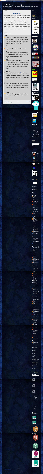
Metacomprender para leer (36, 311)
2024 (33, 379)
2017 (33, 385)
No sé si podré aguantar (37, 153)
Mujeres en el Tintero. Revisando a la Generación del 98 (36, 286)
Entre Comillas (34, 275)
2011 (33, 390)
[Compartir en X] (5, 32)
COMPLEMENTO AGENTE (36, 231)
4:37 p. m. (7, 49)
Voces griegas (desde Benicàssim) (35, 335)
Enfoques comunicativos (35, 125)
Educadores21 (34, 350)
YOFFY (6, 92)
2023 (33, 380)
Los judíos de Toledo (35, 320)
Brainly (33, 365)
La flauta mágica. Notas (35, 223)
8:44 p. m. (7, 69)
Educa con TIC (34, 349)
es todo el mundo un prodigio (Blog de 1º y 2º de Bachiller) (36, 132)
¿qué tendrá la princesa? (35, 342)
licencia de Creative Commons (35, 141)
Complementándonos (35, 233)
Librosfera (34, 301)
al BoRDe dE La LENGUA (35, 201)
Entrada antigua (28, 101)
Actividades (34, 190)
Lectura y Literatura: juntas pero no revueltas (36, 401)
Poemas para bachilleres (37, 160)
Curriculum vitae (34, 12)
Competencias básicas (35, 189)
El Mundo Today (34, 368)
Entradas (34, 182)
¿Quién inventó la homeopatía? (36, 247)
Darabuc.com (34, 243)
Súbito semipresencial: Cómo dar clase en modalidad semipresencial (35, 260)
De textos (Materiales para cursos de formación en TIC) (35, 135)
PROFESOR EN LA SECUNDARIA (35, 324)
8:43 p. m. (7, 57)
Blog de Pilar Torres (35, 219)
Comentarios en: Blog (35, 228)
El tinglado (34, 353)
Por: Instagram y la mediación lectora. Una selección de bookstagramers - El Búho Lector (36, 229)
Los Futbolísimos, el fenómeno (36, 307)
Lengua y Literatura (35, 288)
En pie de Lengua (35, 273)
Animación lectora (34, 186)
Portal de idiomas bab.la (35, 364)
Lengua (33, 191)
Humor (33, 192)
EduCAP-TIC (34, 255)
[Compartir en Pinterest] (6, 32)
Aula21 (33, 346)
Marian (6, 59)
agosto (34, 398)
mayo (34, 406)
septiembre (35, 397)
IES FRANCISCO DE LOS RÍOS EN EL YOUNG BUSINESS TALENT (36, 317)
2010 (33, 391)
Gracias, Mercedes (37, 163)
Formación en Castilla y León (35, 207)
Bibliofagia (34, 213)
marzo (34, 408)
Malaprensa (34, 356)
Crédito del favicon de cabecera (8, 469)
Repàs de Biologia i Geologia (36, 359)
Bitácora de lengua (35, 218)
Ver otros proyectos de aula (35, 138)
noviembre (35, 395)
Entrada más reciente (7, 101)
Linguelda (34, 303)
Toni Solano (7, 71)
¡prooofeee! (34, 340)
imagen (20, 72)
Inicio (18, 101)
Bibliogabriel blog (35, 216)
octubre (34, 396)
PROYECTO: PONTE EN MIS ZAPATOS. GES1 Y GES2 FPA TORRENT (36, 269)
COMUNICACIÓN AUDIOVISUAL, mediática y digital (36, 237)
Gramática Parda (35, 280)
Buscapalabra (34, 367)
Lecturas (34, 187)
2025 (33, 378)
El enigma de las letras (35, 262)
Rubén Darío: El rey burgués (35, 314)
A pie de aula (34, 196)
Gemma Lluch (34, 278)
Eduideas (34, 257)
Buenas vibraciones (35, 347)
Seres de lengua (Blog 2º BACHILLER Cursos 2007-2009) (36, 134)
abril (34, 407)
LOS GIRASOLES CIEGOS (35, 209)
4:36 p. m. (7, 45)
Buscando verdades (7, 11)
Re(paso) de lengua (14, 4)
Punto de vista (34, 358)
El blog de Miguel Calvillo (36, 259)
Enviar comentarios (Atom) (9, 102)
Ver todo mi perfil (34, 18)
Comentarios (34, 183)
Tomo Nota (34, 329)
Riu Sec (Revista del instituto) (36, 136)
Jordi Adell (34, 355)
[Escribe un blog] (4, 32)
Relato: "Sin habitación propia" (36, 291)
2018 (33, 384)
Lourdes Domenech (8, 36)
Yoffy (33, 337)
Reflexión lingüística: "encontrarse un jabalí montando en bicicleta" (36, 250)
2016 (33, 386)
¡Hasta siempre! (34, 333)
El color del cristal (34, 352)
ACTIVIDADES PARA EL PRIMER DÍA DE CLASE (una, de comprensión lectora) (36, 294)
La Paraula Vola (34, 282)
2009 (33, 392)
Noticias (34, 193)
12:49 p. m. (7, 90)
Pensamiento (34, 325)
